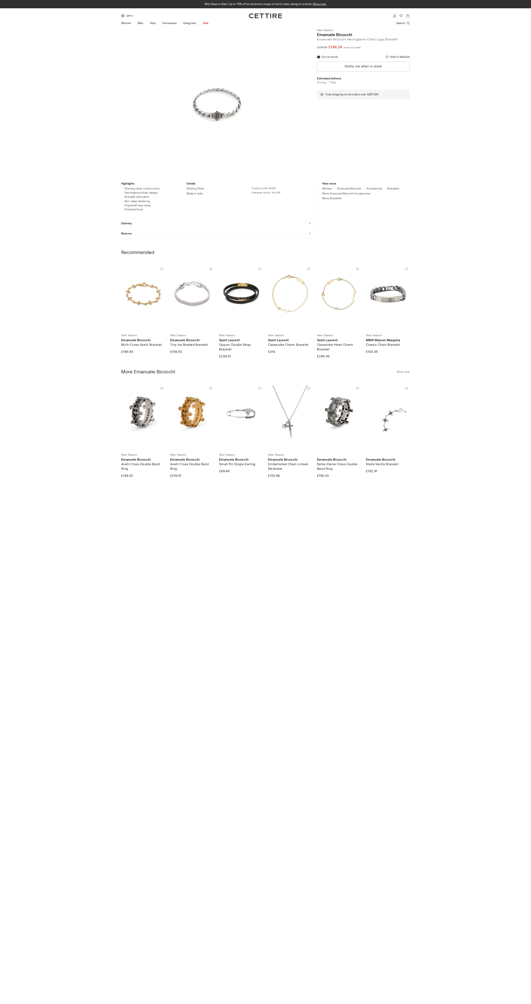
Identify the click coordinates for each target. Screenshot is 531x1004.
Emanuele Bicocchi (334, 34)
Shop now (319, 4)
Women (126, 23)
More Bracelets (332, 198)
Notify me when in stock (363, 66)
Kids (153, 23)
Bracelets (393, 188)
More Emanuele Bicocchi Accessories (346, 193)
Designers (189, 23)
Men (140, 23)
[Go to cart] (407, 15)
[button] (127, 15)
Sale (205, 23)
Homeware (169, 23)
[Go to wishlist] (401, 15)
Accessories (374, 188)
